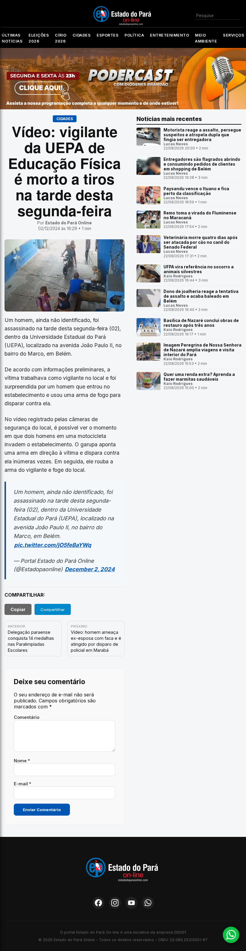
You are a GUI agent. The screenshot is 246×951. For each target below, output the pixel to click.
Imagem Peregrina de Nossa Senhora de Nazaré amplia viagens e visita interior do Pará (203, 350)
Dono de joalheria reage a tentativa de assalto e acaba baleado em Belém (201, 296)
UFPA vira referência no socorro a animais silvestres (199, 269)
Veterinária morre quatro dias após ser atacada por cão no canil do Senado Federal (201, 242)
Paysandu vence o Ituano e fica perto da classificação (196, 191)
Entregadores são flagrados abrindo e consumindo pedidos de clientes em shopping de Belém (202, 164)
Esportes (107, 35)
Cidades (82, 35)
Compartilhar (52, 609)
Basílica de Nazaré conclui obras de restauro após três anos (201, 323)
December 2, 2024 (90, 569)
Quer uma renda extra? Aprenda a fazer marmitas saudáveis (199, 377)
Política (134, 35)
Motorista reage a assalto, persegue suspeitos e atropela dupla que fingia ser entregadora (202, 135)
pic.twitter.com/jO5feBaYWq (52, 545)
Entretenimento (169, 35)
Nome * (22, 760)
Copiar (18, 609)
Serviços (233, 35)
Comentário (26, 717)
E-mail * (22, 783)
